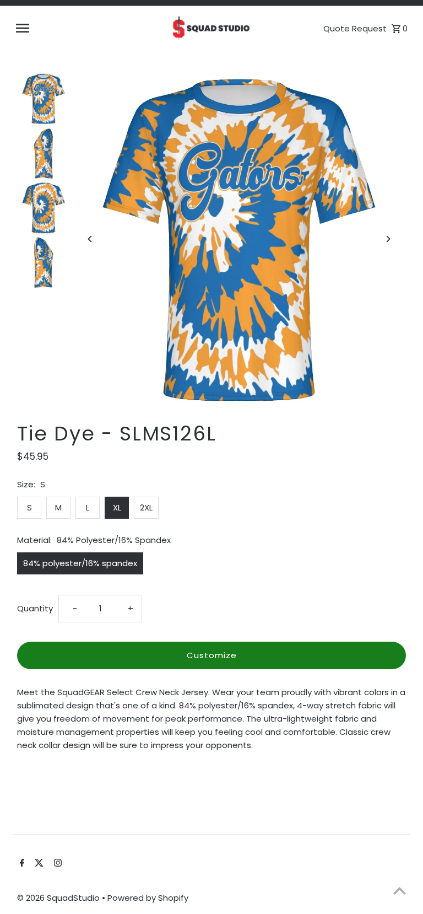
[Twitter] (38, 864)
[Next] (388, 239)
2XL (146, 507)
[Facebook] (20, 864)
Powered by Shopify (147, 898)
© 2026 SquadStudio (59, 898)
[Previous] (90, 239)
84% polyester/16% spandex (80, 563)
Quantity (35, 608)
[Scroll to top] (399, 890)
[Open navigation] (89, 28)
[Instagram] (56, 864)
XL (117, 507)
